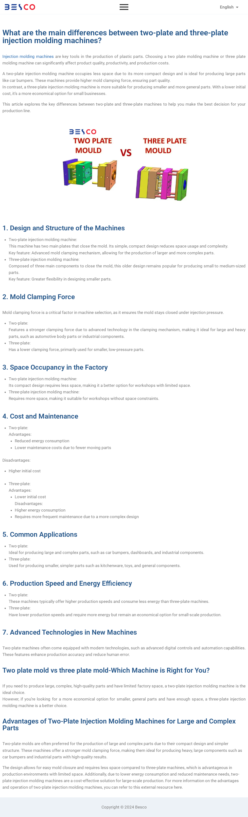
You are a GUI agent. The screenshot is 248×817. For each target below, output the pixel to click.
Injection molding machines (28, 56)
